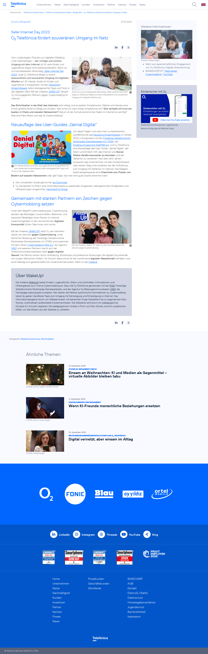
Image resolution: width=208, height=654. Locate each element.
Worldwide (94, 588)
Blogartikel (77, 12)
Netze (57, 4)
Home (56, 579)
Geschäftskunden (98, 583)
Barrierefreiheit (137, 612)
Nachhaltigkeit (71, 4)
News (142, 4)
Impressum (134, 616)
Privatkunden (96, 579)
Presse (132, 4)
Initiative (93, 261)
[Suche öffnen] (194, 4)
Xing (155, 534)
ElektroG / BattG (138, 593)
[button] (116, 47)
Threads (112, 534)
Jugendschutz (136, 607)
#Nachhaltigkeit (47, 339)
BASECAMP (135, 579)
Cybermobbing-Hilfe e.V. (40, 244)
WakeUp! (34, 282)
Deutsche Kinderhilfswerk (107, 134)
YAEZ (14, 248)
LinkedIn (64, 534)
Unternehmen (44, 4)
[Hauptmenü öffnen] (4, 4)
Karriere (122, 4)
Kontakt (132, 588)
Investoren (98, 4)
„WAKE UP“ (54, 91)
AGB (130, 583)
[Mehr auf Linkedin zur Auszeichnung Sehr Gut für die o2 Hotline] (99, 557)
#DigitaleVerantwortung (30, 339)
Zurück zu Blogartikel (21, 21)
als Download (60, 182)
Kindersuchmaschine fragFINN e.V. (91, 144)
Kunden (86, 4)
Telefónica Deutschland (33, 12)
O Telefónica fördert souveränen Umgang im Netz (105, 12)
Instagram (88, 534)
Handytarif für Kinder (57, 189)
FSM (112, 285)
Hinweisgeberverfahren (142, 602)
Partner (111, 4)
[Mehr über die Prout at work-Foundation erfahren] (154, 557)
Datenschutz (135, 597)
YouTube (168, 74)
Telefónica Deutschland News (58, 12)
